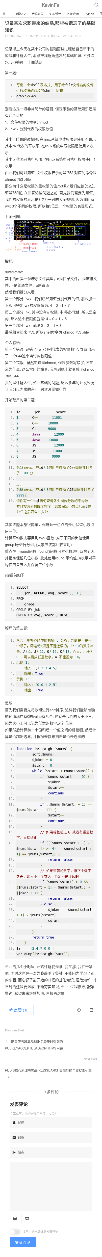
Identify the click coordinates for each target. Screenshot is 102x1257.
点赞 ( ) (21, 1010)
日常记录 (20, 14)
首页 (5, 14)
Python (89, 14)
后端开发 (38, 14)
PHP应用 (73, 14)
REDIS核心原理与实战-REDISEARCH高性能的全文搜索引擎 (48, 1070)
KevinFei (51, 4)
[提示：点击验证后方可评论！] (15, 1232)
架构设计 (55, 14)
